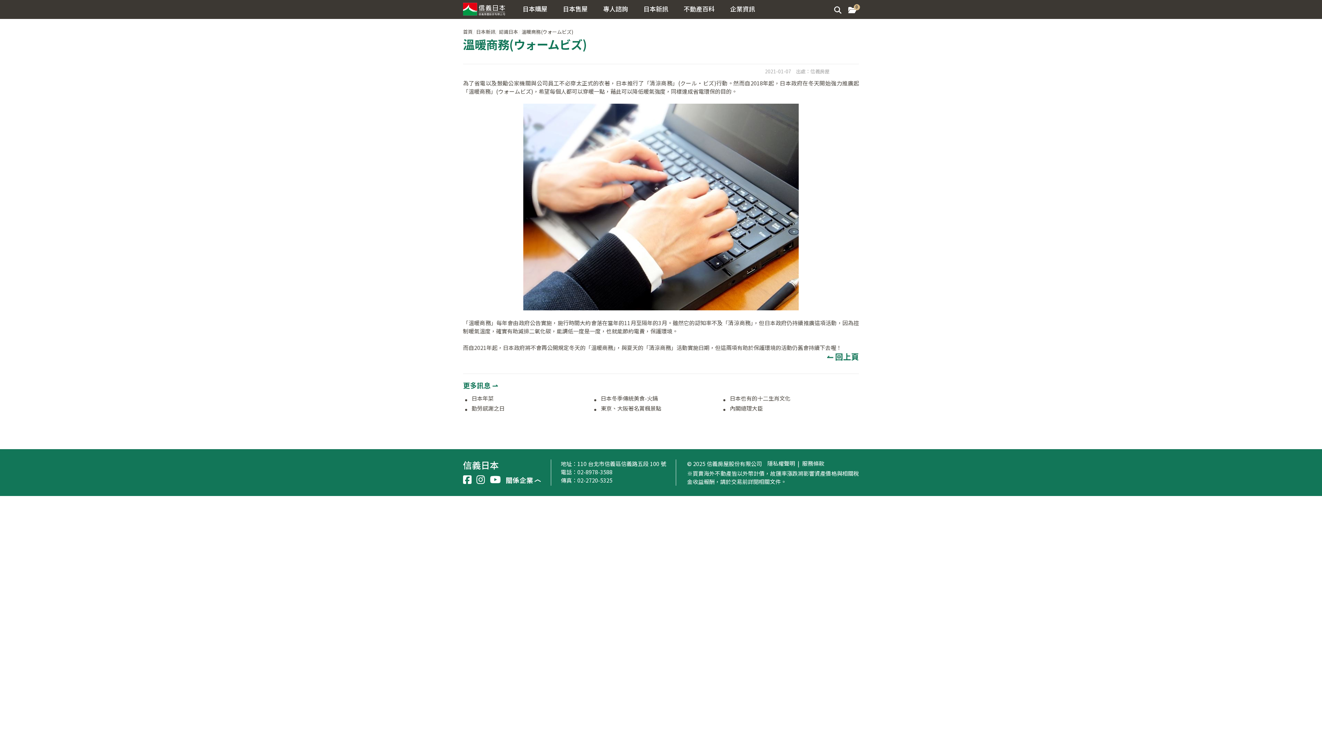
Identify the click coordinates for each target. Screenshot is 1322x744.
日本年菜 (483, 398)
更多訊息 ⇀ (480, 385)
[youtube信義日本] (495, 480)
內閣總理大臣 (746, 408)
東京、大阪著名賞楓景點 (631, 408)
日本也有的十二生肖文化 (760, 398)
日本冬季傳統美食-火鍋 (629, 398)
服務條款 (813, 463)
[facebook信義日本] (467, 480)
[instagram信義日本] (480, 480)
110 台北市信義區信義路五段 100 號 (621, 463)
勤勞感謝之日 (488, 408)
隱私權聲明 (781, 463)
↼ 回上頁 (843, 356)
